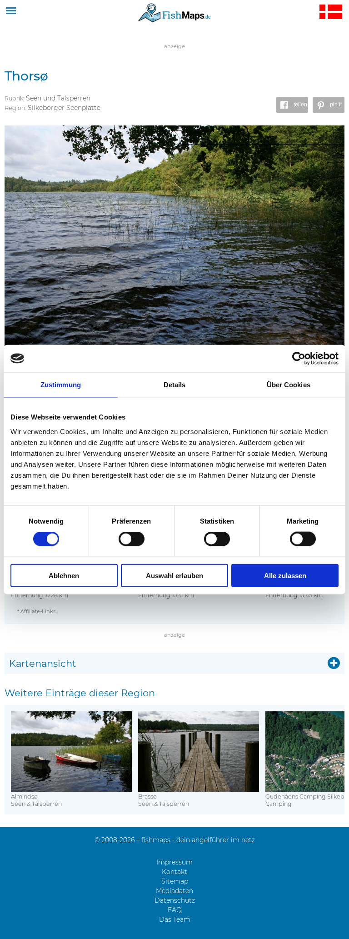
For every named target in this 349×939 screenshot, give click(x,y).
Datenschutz (175, 900)
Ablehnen (64, 575)
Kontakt (174, 872)
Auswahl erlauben (174, 575)
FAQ (175, 910)
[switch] (132, 539)
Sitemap (174, 881)
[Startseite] (174, 12)
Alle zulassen (285, 575)
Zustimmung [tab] (60, 385)
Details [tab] (175, 385)
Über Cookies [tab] (288, 385)
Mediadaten (174, 891)
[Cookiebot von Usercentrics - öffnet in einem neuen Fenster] (299, 358)
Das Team (174, 919)
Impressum (174, 862)
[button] (292, 105)
